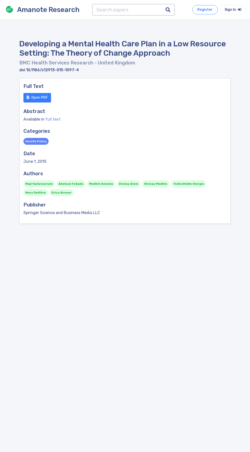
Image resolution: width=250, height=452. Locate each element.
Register (205, 10)
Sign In (231, 10)
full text (53, 119)
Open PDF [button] (39, 97)
